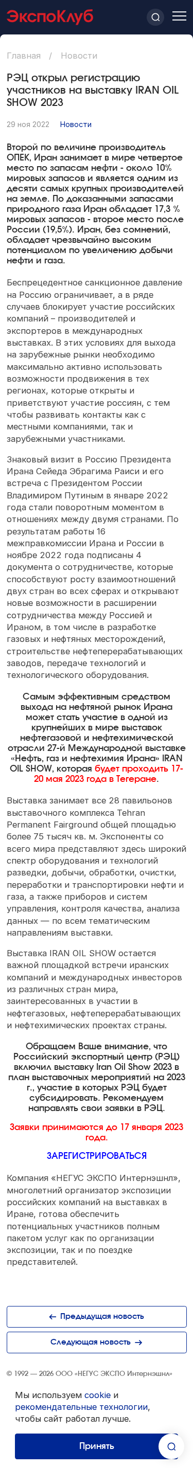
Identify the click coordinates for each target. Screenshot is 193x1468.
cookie (97, 1395)
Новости (76, 124)
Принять (96, 1446)
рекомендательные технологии (81, 1407)
